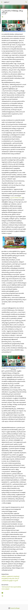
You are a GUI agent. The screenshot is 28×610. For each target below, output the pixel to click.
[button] (2, 17)
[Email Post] (2, 593)
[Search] (26, 2)
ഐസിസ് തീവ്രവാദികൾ (16, 197)
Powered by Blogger (15, 608)
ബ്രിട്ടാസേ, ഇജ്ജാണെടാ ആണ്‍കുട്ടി (10, 576)
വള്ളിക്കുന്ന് (6, 2)
